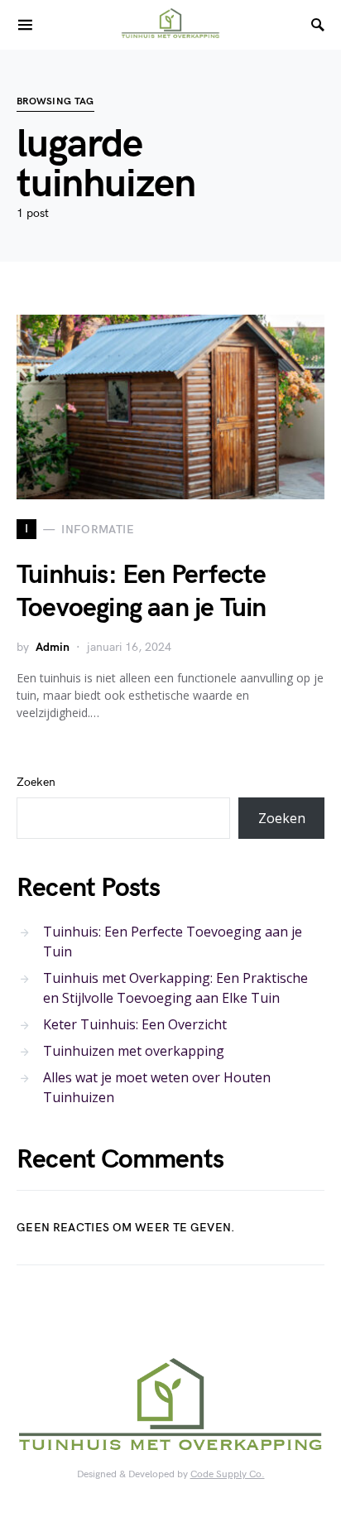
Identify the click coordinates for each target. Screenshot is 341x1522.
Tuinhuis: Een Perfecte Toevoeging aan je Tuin (141, 591)
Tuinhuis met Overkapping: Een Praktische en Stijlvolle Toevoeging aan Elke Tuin (175, 988)
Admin (53, 647)
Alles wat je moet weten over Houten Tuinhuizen (157, 1087)
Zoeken (36, 782)
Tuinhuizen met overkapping (133, 1051)
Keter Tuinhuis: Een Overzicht (135, 1024)
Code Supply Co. (227, 1474)
